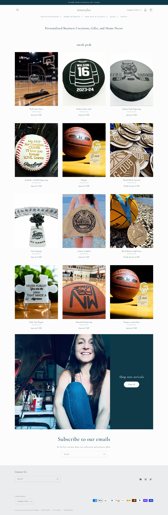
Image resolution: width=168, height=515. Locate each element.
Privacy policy (56, 510)
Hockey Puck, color (84, 109)
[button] (17, 10)
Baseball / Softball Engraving (36, 180)
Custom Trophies (84, 251)
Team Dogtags (36, 251)
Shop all (131, 384)
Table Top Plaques (36, 322)
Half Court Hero (36, 109)
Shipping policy (68, 510)
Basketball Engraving (84, 322)
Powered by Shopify (33, 510)
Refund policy (45, 510)
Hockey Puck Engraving (131, 109)
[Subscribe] (104, 454)
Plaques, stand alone (131, 322)
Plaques (84, 180)
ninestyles (23, 510)
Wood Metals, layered (131, 180)
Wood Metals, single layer (132, 251)
